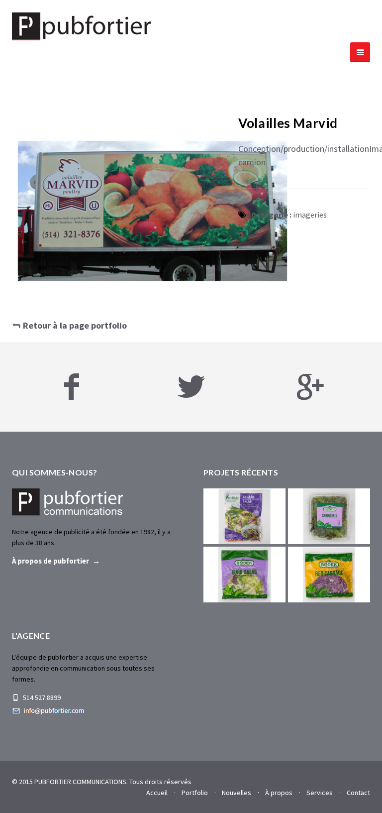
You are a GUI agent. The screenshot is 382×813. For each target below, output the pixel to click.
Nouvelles (236, 792)
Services (319, 792)
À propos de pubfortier (50, 561)
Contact (358, 792)
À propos (278, 792)
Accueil (157, 792)
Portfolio (195, 792)
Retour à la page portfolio (74, 325)
